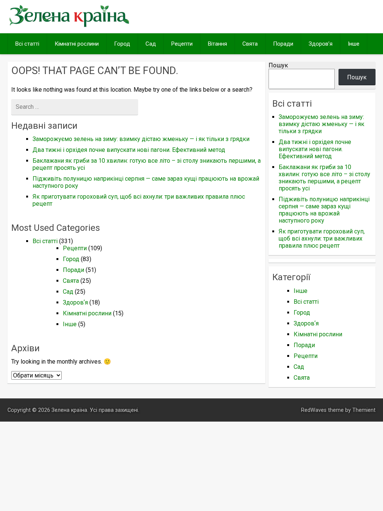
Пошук (278, 65)
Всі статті (27, 43)
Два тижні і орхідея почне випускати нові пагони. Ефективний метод (129, 149)
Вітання (217, 43)
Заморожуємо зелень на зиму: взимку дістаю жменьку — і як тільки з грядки (141, 139)
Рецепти (182, 43)
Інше (353, 43)
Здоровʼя (321, 43)
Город (122, 43)
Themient (364, 410)
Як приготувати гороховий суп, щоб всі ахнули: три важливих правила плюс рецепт (322, 238)
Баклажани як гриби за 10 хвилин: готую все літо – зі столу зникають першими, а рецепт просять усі (324, 177)
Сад (150, 43)
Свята (250, 43)
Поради (283, 43)
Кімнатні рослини (77, 43)
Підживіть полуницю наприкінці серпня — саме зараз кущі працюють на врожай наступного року (324, 210)
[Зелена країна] (69, 26)
